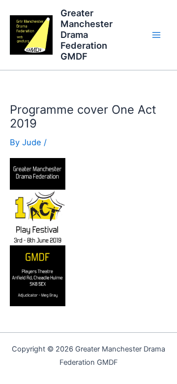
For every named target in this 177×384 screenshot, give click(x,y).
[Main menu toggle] (156, 35)
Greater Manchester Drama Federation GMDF (86, 34)
